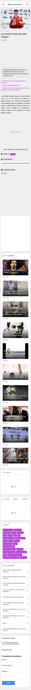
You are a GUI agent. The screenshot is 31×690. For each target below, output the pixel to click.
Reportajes (20, 549)
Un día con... (23, 557)
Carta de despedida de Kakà (10, 85)
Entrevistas (20, 532)
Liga (19, 535)
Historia (10, 535)
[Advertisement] (14, 54)
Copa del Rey (17, 530)
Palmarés (16, 541)
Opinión (11, 541)
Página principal (6, 650)
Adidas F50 (4, 98)
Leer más (5, 277)
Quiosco (15, 543)
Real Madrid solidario (8, 546)
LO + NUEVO (7, 472)
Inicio (2, 30)
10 (5, 455)
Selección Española (21, 552)
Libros (15, 535)
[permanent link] (4, 40)
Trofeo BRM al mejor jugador (11, 557)
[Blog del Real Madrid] (15, 5)
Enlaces (13, 532)
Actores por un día (8, 530)
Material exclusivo (20, 538)
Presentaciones (7, 543)
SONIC (5, 554)
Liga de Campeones (8, 538)
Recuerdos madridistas (9, 549)
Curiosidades (6, 532)
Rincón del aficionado (9, 552)
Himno (5, 535)
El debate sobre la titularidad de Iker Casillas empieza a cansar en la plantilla (15, 89)
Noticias (7, 30)
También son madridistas (15, 554)
